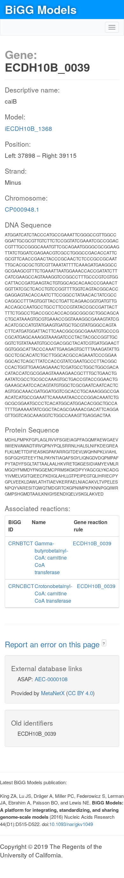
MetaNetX (53, 693)
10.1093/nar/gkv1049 (71, 824)
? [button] (104, 643)
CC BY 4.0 (80, 693)
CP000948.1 (22, 209)
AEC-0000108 (51, 679)
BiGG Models (41, 9)
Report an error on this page (53, 644)
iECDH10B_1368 (28, 128)
